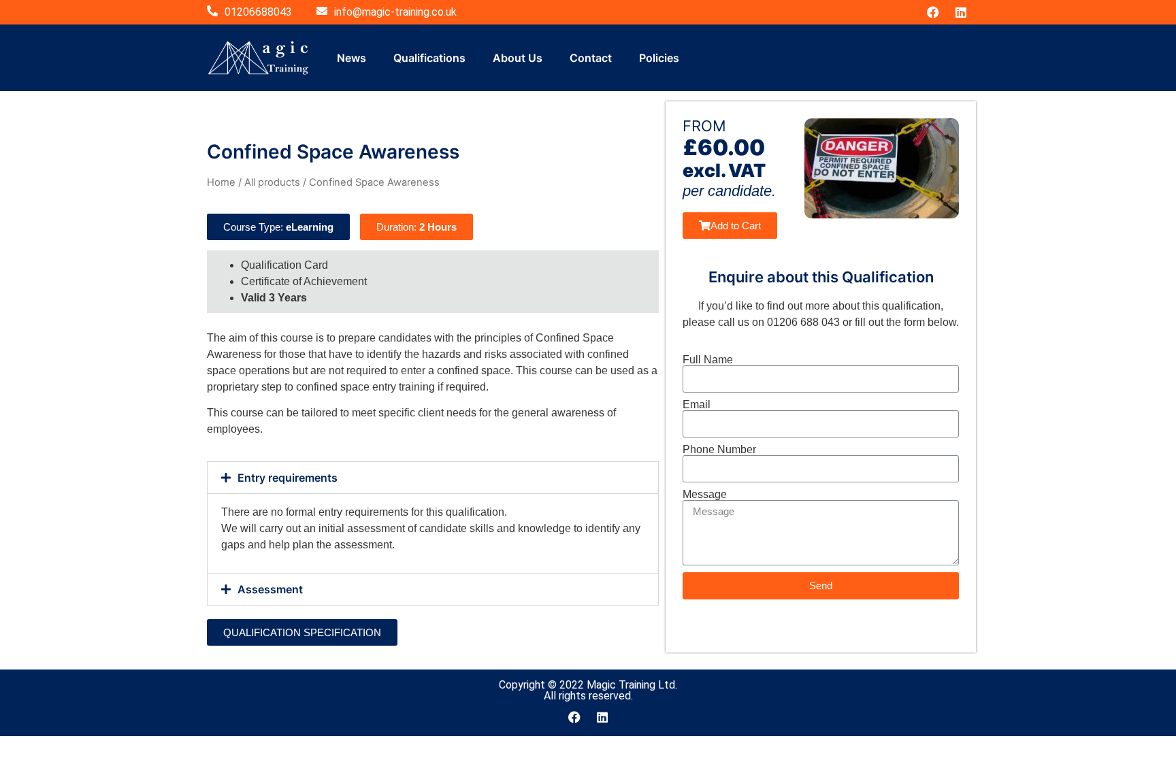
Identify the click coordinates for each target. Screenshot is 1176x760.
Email (696, 404)
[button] (433, 477)
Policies (659, 58)
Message (705, 494)
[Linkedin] (961, 12)
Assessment (270, 589)
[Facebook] (933, 12)
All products (272, 182)
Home (221, 182)
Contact (591, 58)
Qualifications (429, 58)
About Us (517, 58)
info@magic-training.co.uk (395, 11)
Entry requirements (288, 477)
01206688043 (258, 11)
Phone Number (719, 449)
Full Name (708, 359)
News (351, 58)
